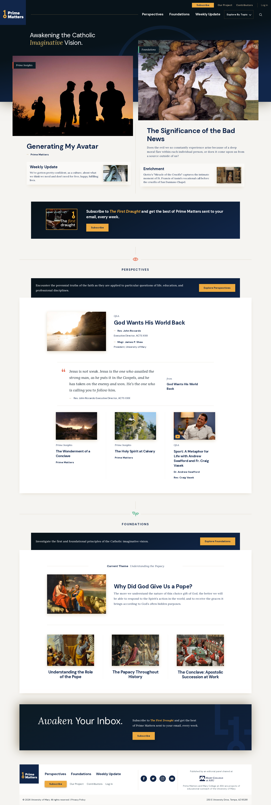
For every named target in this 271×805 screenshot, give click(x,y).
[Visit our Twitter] (153, 779)
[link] (73, 106)
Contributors (244, 5)
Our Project (225, 5)
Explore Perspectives (217, 287)
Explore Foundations (218, 541)
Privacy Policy (78, 799)
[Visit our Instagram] (162, 779)
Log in (264, 5)
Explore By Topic (237, 14)
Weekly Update (207, 14)
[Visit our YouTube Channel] (172, 779)
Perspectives (152, 14)
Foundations (179, 14)
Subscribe (203, 5)
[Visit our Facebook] (144, 779)
